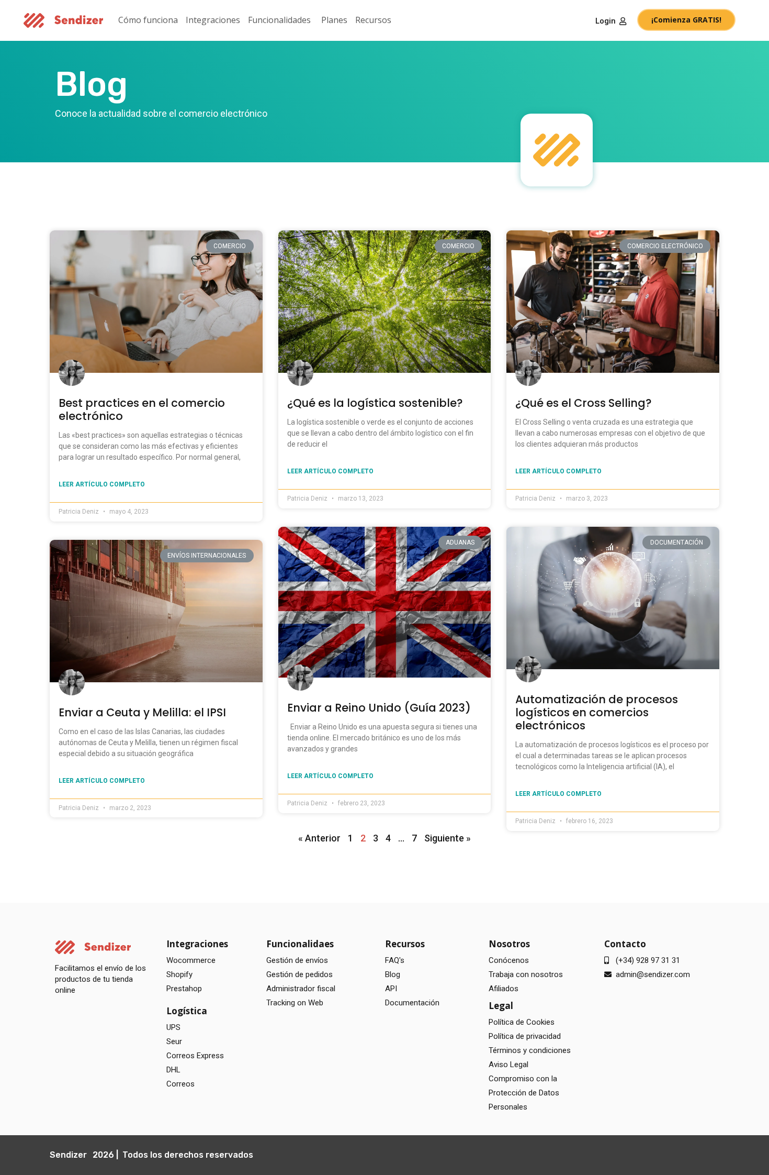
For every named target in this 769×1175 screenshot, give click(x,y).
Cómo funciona (148, 20)
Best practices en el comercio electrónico (142, 409)
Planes (334, 20)
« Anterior (319, 838)
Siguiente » (447, 838)
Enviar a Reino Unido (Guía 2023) (379, 707)
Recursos (373, 20)
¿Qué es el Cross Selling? (583, 403)
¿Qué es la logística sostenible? (375, 403)
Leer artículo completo (102, 484)
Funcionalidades (279, 20)
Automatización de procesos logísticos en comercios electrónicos (596, 712)
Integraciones (213, 20)
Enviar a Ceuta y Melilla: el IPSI (142, 712)
